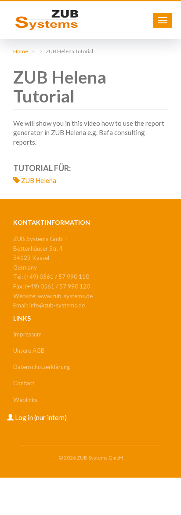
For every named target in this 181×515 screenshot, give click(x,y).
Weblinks (25, 399)
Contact (23, 383)
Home (20, 51)
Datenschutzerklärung (41, 366)
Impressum (27, 334)
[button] (36, 417)
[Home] (47, 20)
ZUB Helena (38, 180)
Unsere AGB (29, 350)
